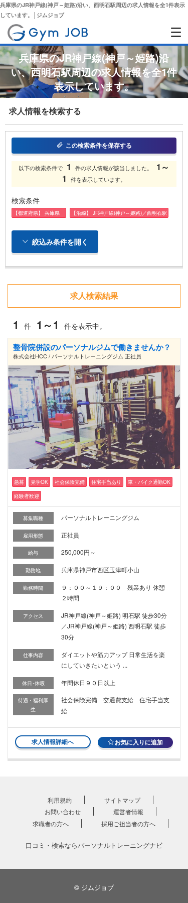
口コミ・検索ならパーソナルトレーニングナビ (94, 845)
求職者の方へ (51, 823)
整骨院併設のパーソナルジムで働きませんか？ (92, 346)
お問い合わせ (63, 811)
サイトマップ (122, 800)
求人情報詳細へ (53, 741)
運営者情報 (128, 811)
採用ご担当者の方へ (128, 823)
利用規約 (60, 800)
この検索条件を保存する (99, 145)
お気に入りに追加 (139, 741)
